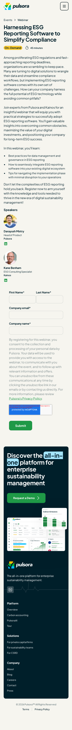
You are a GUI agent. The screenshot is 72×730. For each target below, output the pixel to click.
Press (10, 690)
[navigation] (16, 6)
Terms (25, 709)
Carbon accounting (17, 615)
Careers (11, 679)
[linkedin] (36, 244)
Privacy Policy (42, 709)
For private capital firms (20, 642)
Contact (11, 685)
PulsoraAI (12, 620)
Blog (9, 674)
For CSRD (12, 652)
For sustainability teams (20, 647)
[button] (64, 6)
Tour (9, 625)
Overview (12, 609)
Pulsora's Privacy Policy (25, 398)
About (10, 669)
